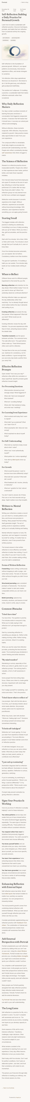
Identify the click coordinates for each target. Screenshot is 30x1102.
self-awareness (7, 153)
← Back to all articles (8, 1088)
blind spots (16, 459)
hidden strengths (22, 956)
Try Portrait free (7, 1000)
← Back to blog (24, 2)
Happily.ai (18, 1097)
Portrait (4, 2)
